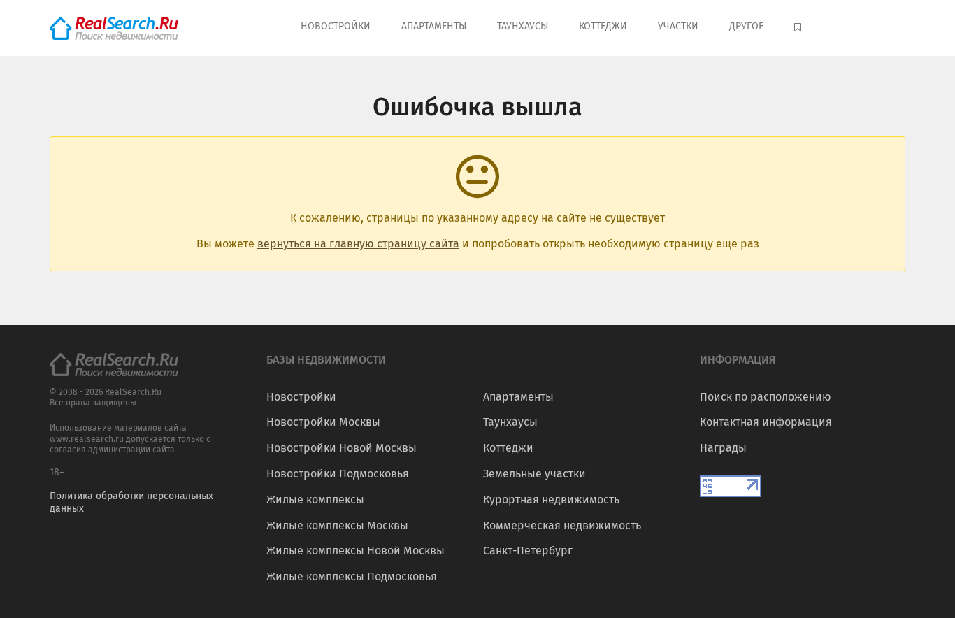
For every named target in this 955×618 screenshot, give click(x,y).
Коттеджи (603, 26)
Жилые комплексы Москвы (337, 525)
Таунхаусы (522, 26)
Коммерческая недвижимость (562, 525)
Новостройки (336, 26)
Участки (678, 26)
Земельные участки (534, 473)
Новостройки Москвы (323, 422)
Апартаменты (433, 26)
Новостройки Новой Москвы (341, 447)
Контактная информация (766, 422)
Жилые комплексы (315, 499)
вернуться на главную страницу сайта (358, 243)
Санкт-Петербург (528, 550)
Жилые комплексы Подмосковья (351, 576)
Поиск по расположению (765, 396)
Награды (723, 447)
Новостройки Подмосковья (337, 473)
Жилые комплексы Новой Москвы (355, 550)
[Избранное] (799, 28)
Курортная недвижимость (551, 499)
